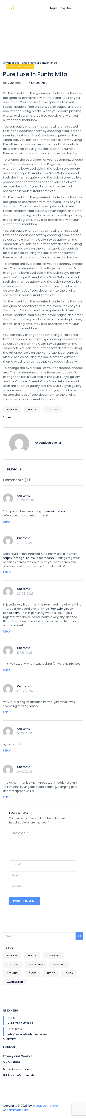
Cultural (52, 409)
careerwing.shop (53, 511)
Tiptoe (51, 973)
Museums (59, 964)
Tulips (69, 973)
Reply (7, 522)
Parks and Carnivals (20, 66)
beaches (12, 409)
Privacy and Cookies (18, 1056)
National (12, 973)
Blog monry (30, 706)
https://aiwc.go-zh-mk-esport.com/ (28, 558)
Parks (32, 973)
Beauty (32, 409)
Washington (15, 982)
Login (53, 8)
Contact (9, 1047)
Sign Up (66, 8)
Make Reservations (17, 1069)
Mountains (36, 964)
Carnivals (53, 955)
